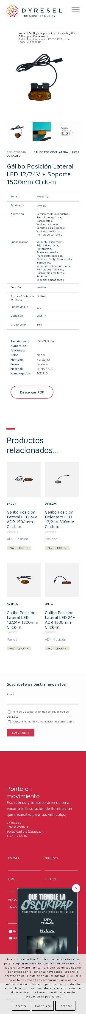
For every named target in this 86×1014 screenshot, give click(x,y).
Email (10, 694)
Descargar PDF (32, 392)
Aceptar (21, 1006)
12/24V (40, 296)
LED (38, 307)
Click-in (41, 315)
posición (41, 287)
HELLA (49, 604)
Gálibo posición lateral (51, 152)
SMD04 (11, 503)
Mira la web (47, 930)
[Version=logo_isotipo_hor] (35, 11)
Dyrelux (41, 206)
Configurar (42, 1006)
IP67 (39, 324)
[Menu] (73, 9)
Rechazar (65, 1006)
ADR (10, 539)
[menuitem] (73, 9)
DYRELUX (42, 197)
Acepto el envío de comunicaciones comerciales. (43, 721)
